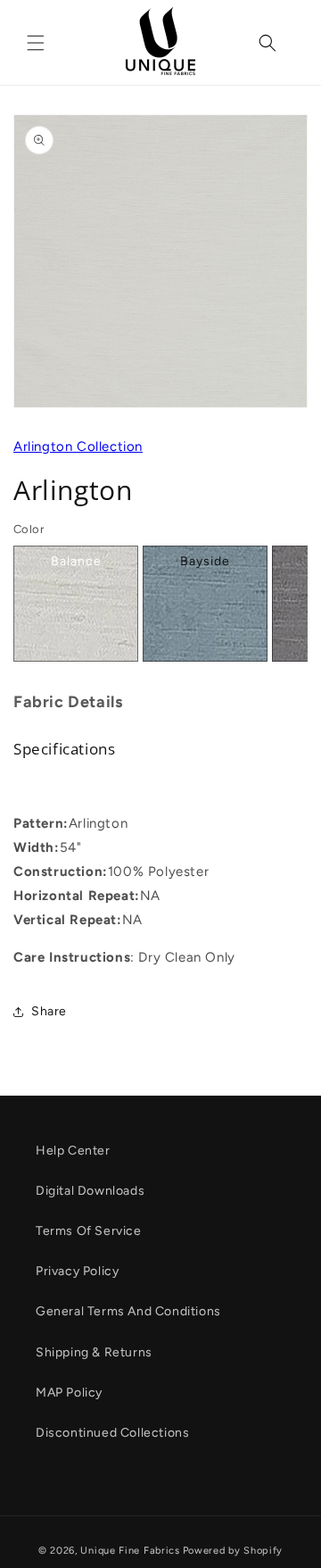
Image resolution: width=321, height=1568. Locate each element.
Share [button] (49, 1011)
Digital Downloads (90, 1190)
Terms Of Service (89, 1231)
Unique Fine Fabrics (129, 1550)
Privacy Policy (77, 1271)
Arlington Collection (78, 446)
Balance (76, 561)
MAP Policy (69, 1392)
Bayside (205, 561)
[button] (35, 43)
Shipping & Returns (94, 1352)
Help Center (73, 1150)
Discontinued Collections (112, 1432)
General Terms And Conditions (128, 1311)
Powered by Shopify (233, 1550)
